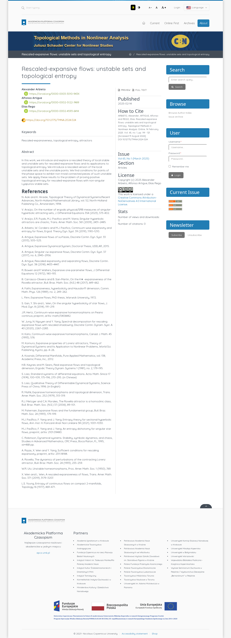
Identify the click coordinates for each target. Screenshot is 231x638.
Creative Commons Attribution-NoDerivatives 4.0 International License (137, 201)
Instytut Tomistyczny (86, 575)
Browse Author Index (180, 112)
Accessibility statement (135, 633)
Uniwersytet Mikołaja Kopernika (185, 548)
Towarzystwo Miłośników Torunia (139, 575)
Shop (155, 633)
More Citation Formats (131, 145)
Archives (189, 23)
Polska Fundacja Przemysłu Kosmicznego (143, 564)
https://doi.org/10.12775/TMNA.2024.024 (51, 120)
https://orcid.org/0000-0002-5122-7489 (54, 102)
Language (197, 7)
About (203, 23)
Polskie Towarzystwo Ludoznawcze (140, 572)
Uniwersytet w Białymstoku (183, 552)
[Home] (43, 22)
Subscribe (176, 235)
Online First (171, 23)
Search (179, 87)
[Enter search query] (188, 80)
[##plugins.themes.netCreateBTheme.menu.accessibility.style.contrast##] (133, 7)
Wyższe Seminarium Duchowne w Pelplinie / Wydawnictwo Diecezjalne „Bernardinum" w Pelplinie (187, 572)
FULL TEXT (141, 90)
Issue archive (176, 116)
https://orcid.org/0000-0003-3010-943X (54, 93)
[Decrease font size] (150, 7)
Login (177, 7)
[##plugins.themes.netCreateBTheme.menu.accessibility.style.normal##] (139, 7)
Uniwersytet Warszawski (182, 556)
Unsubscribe (195, 235)
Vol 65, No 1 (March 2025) (133, 158)
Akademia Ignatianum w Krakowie (93, 540)
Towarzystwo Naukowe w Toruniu (139, 579)
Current (155, 23)
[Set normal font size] (156, 7)
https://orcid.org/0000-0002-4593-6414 (54, 111)
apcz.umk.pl (43, 552)
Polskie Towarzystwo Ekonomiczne (140, 568)
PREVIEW (125, 90)
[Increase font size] (163, 7)
